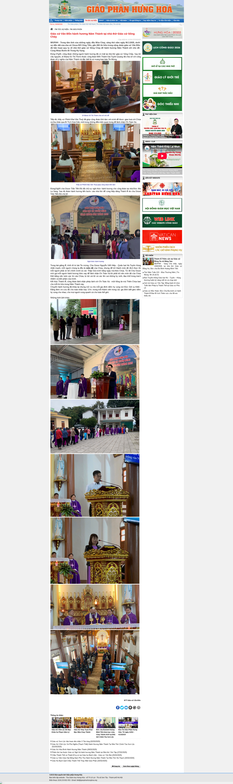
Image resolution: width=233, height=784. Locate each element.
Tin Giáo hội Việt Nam (87, 24)
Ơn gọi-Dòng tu (135, 20)
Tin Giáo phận (73, 24)
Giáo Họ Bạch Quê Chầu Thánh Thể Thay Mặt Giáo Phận (74, 761)
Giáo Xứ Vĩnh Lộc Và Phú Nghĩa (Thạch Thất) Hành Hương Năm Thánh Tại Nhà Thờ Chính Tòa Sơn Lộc (93, 744)
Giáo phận (68, 20)
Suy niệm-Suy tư (149, 20)
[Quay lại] (116, 766)
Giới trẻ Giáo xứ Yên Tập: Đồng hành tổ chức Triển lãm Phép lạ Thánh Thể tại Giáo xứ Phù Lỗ (162, 285)
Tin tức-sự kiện (91, 20)
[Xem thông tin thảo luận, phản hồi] (139, 707)
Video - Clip (150, 142)
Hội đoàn (123, 20)
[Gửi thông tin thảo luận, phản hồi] (134, 707)
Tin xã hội (117, 24)
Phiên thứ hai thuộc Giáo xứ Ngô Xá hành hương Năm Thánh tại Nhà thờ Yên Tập (84, 752)
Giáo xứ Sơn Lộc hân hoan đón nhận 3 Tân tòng (71, 741)
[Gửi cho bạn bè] (126, 707)
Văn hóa (176, 20)
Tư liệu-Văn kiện (164, 20)
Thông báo (79, 20)
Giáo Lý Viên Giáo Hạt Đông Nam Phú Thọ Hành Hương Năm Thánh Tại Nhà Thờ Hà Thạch (88, 758)
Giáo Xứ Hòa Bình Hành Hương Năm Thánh (69, 749)
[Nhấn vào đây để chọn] (131, 766)
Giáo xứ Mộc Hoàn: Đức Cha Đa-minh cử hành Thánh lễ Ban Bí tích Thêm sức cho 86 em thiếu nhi (162, 293)
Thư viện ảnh (151, 114)
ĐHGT (101, 20)
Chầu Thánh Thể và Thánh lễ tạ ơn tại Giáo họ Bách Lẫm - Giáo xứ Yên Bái (82, 755)
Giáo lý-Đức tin (112, 20)
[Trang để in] (130, 709)
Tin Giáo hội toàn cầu (104, 24)
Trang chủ (58, 20)
